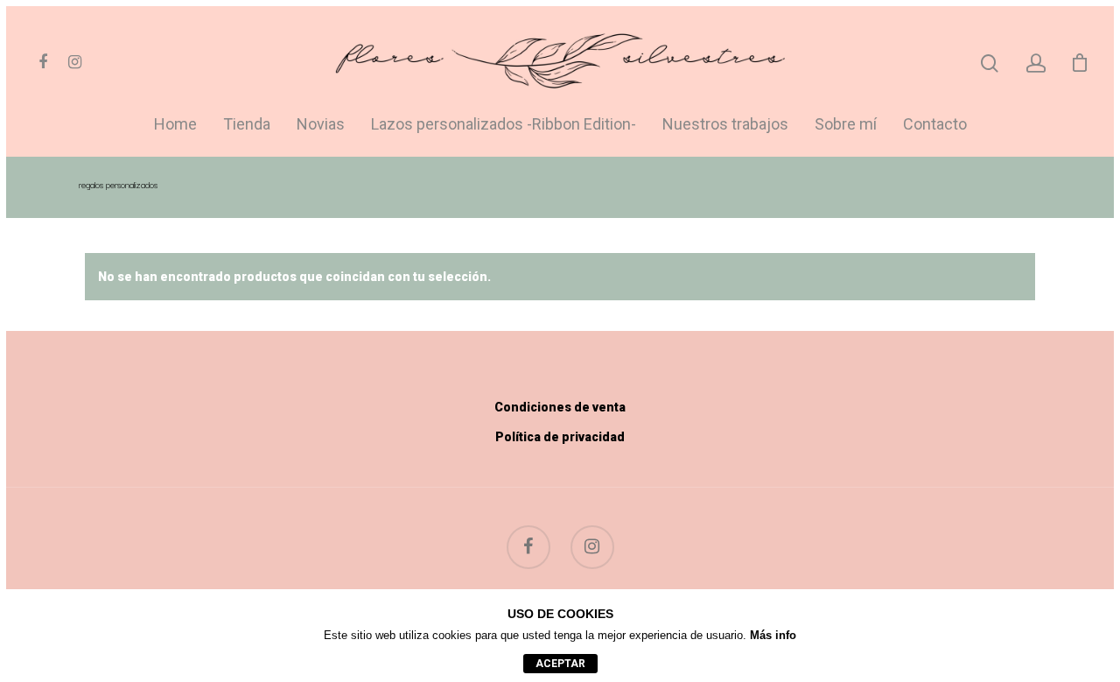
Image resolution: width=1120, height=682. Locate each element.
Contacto (935, 124)
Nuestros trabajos (725, 124)
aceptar (560, 663)
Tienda (246, 124)
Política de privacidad (560, 437)
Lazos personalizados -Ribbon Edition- (503, 124)
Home (175, 124)
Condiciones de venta (560, 407)
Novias (321, 124)
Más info (773, 635)
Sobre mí (846, 124)
